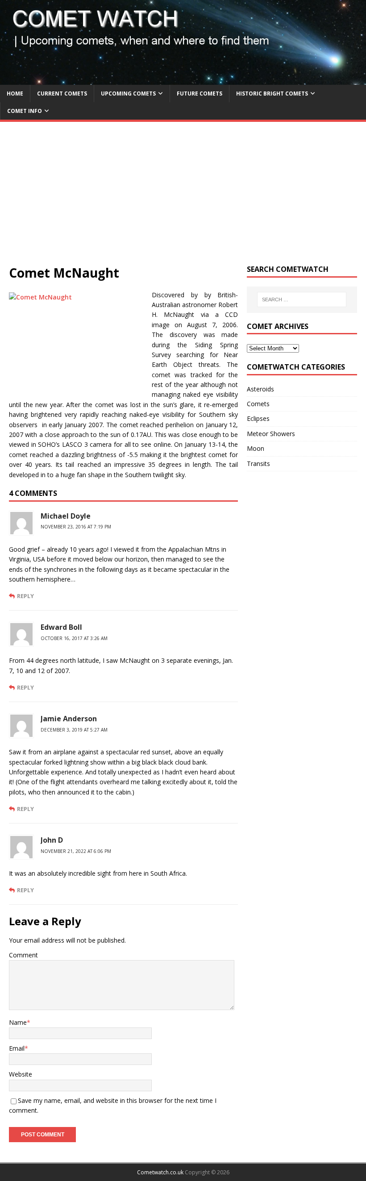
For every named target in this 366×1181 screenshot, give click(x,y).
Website (20, 1074)
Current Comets (62, 93)
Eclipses (258, 418)
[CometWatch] (183, 79)
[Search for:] (301, 299)
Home (15, 93)
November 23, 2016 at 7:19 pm (76, 527)
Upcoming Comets (128, 93)
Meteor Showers (271, 433)
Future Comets (199, 93)
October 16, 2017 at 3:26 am (74, 638)
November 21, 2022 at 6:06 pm (76, 851)
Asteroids (260, 389)
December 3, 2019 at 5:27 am (74, 730)
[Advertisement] (183, 197)
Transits (258, 463)
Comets (258, 403)
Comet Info (24, 111)
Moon (255, 448)
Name (18, 1022)
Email (17, 1048)
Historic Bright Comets (272, 93)
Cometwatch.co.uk (160, 1172)
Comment (23, 955)
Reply (25, 596)
